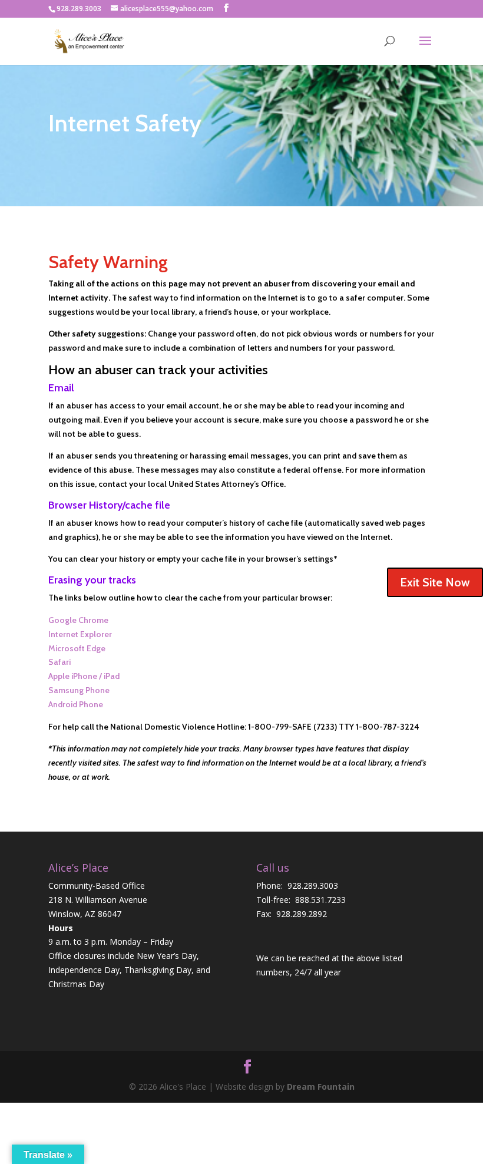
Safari (59, 662)
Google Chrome (78, 620)
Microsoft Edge (76, 648)
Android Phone (75, 704)
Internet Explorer (80, 634)
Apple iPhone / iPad (84, 676)
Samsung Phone (79, 690)
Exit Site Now (435, 582)
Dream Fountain (321, 1086)
